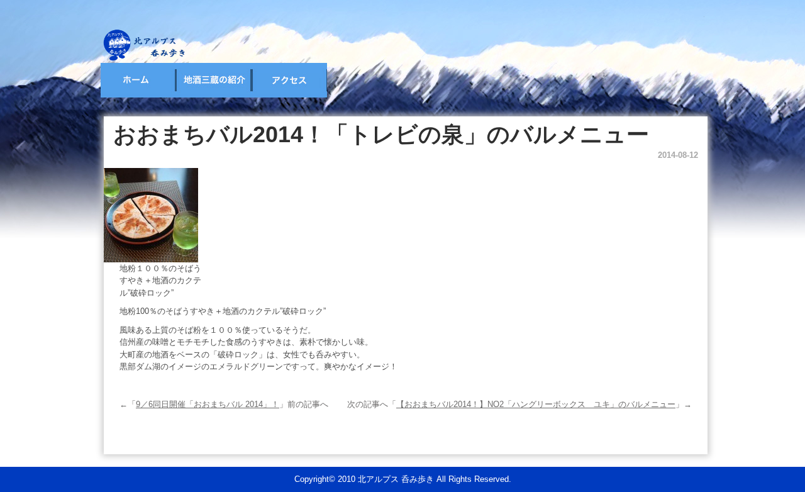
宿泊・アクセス (289, 80)
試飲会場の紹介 (214, 80)
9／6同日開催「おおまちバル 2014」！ (207, 404)
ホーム (138, 80)
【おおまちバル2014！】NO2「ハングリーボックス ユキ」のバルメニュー (535, 404)
